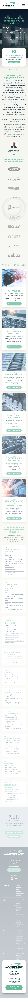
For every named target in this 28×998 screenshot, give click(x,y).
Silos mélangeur (9, 574)
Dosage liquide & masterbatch (13, 662)
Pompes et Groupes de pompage (13, 728)
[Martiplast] (10, 5)
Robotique (8, 763)
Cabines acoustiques (10, 795)
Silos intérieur (8, 561)
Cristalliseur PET (9, 639)
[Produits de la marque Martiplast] (14, 178)
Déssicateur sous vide (10, 629)
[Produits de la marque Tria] (14, 217)
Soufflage (18, 889)
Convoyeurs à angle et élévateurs (13, 753)
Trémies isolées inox (10, 631)
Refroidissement (11, 713)
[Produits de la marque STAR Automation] (14, 236)
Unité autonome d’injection (12, 678)
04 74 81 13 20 (14, 837)
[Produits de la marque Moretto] (14, 169)
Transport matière (12, 584)
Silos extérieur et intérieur (12, 553)
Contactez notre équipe (14, 987)
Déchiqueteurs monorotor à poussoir (14, 793)
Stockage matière (12, 549)
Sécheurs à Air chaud (10, 625)
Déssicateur (8, 627)
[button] (9, 69)
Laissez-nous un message (14, 832)
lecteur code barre (10, 572)
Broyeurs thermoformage (11, 791)
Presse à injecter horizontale (12, 674)
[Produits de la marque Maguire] (14, 188)
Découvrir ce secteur (14, 304)
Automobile (19, 934)
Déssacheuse (8, 557)
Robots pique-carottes (10, 767)
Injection (8, 672)
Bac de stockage (9, 567)
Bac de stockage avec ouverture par (14, 571)
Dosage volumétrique (10, 654)
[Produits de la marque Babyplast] (14, 207)
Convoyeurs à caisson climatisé (13, 740)
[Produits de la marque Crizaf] (14, 227)
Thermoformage (20, 893)
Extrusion (18, 891)
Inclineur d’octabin (10, 569)
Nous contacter (14, 870)
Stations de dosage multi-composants (14, 658)
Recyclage (18, 895)
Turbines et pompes (10, 596)
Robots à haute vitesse (11, 769)
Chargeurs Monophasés (11, 586)
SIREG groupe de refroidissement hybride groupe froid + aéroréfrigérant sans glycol (13, 717)
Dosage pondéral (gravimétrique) (13, 656)
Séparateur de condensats (12, 637)
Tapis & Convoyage (12, 738)
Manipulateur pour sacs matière (13, 559)
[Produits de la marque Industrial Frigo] (14, 246)
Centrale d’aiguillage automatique (14, 594)
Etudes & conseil (20, 953)
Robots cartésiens (9, 765)
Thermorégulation (12, 693)
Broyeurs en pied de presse (12, 789)
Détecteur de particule (11, 682)
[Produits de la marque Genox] (14, 256)
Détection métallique (10, 797)
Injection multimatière (10, 680)
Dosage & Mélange (12, 652)
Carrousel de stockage (11, 746)
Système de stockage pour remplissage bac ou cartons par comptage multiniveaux (13, 749)
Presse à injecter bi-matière (12, 676)
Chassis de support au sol (11, 660)
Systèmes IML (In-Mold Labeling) (13, 771)
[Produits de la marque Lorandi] (14, 198)
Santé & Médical (20, 949)
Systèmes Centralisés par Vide (13, 551)
